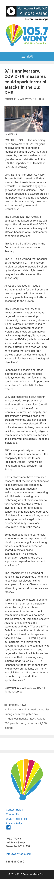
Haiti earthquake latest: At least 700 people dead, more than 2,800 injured (25, 723)
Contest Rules (14, 809)
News (23, 704)
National (13, 704)
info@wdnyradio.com (19, 853)
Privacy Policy (14, 823)
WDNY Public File (16, 818)
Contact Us (13, 814)
